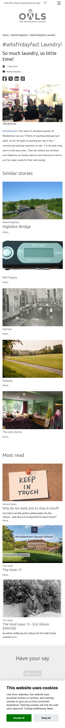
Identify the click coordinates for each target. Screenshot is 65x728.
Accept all (18, 718)
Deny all (46, 718)
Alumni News (9, 504)
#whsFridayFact (19, 35)
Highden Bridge (16, 226)
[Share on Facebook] (4, 79)
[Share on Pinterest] (23, 79)
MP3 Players (9, 277)
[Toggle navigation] (59, 3)
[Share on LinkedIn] (16, 79)
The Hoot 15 (12, 570)
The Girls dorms (12, 432)
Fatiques (7, 380)
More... (6, 232)
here (32, 3)
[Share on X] (10, 79)
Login (37, 3)
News (5, 35)
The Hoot (7, 566)
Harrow (7, 329)
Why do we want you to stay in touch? (30, 508)
